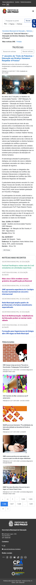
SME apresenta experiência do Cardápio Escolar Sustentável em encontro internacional (18, 291)
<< (7, 499)
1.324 (23, 499)
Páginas (12, 24)
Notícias (19, 24)
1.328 (19, 504)
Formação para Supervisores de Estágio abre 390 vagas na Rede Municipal (18, 332)
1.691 (31, 504)
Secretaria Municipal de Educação (13, 31)
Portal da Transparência (25, 1)
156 (4, 545)
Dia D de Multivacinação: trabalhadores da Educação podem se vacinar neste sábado (17, 318)
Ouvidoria (17, 1)
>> (3, 509)
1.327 (12, 504)
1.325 (30, 499)
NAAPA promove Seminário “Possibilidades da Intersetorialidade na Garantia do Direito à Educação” (18, 427)
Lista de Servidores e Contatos (11, 549)
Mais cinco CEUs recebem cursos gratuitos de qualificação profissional (17, 280)
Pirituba (19, 42)
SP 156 (3, 4)
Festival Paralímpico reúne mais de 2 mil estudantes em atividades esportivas (18, 267)
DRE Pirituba (6, 250)
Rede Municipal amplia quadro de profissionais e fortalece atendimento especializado (17, 305)
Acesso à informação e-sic (8, 1)
